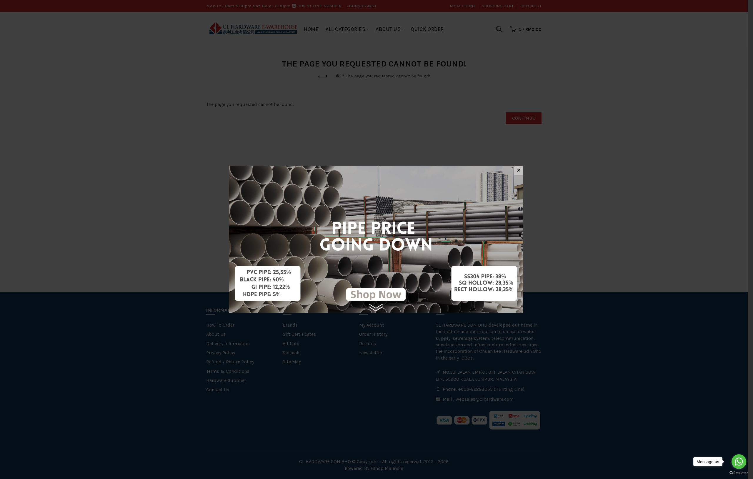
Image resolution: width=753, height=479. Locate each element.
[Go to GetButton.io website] (738, 473)
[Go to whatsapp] (739, 461)
